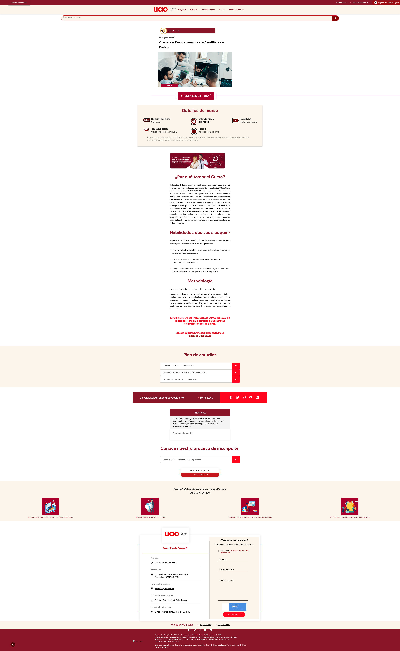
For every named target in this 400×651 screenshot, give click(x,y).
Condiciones (240, 609)
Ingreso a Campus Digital (388, 2)
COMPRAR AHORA (195, 96)
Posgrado (182, 9)
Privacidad (233, 609)
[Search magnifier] (335, 18)
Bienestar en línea (236, 9)
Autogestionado (208, 9)
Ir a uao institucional (19, 2)
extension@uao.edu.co (200, 336)
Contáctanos (341, 3)
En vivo (222, 9)
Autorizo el (235, 551)
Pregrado (193, 9)
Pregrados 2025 (205, 625)
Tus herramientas (359, 3)
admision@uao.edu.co (164, 588)
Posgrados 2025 (224, 625)
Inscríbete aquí (200, 475)
